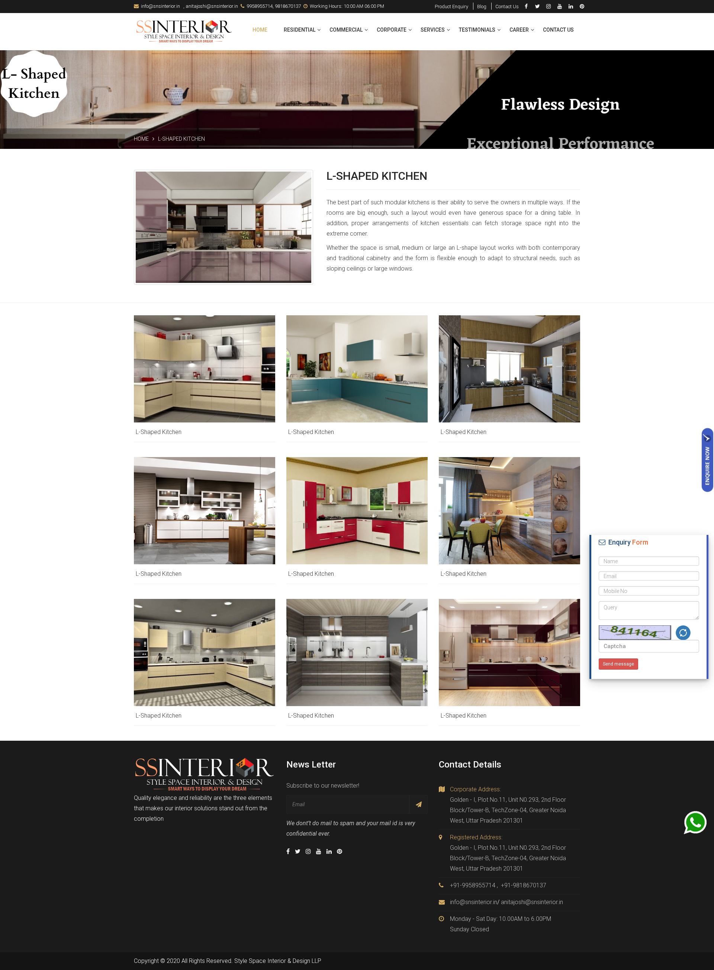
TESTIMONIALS (477, 30)
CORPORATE (391, 30)
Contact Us (507, 6)
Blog (481, 6)
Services (433, 30)
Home (260, 30)
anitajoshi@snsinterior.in (212, 6)
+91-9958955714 (472, 885)
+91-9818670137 (523, 885)
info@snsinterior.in (160, 6)
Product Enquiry (451, 6)
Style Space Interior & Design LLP (277, 960)
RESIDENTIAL (299, 30)
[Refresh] (683, 633)
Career (519, 30)
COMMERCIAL (346, 30)
